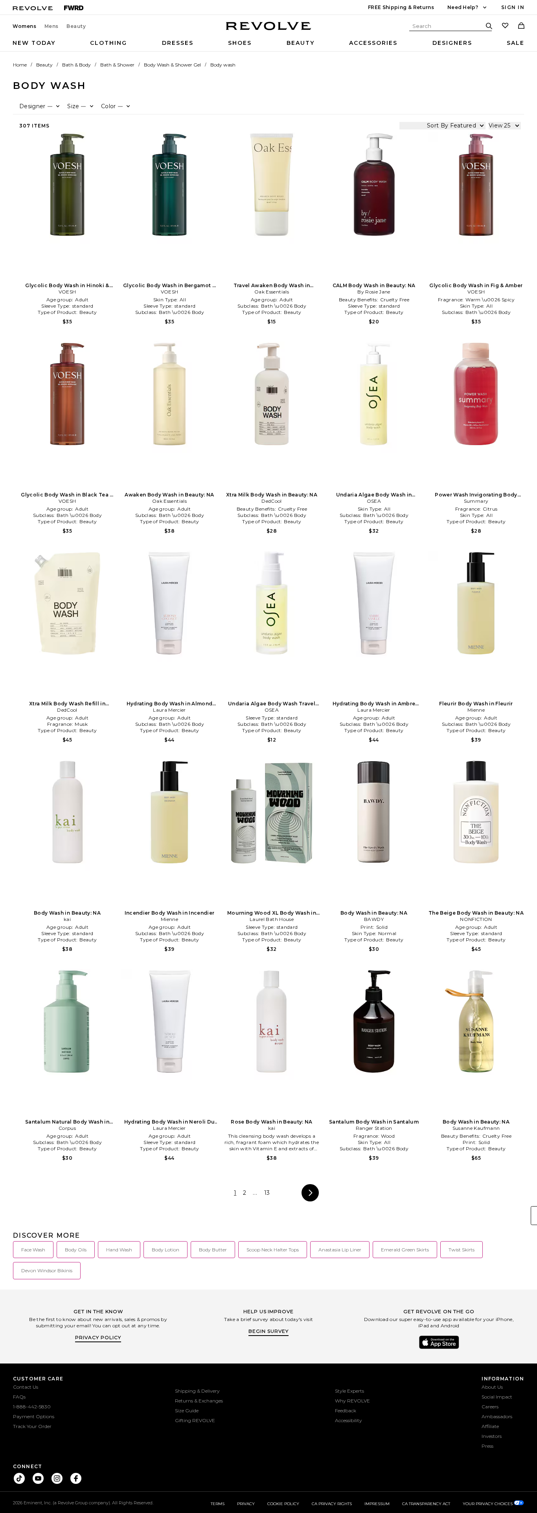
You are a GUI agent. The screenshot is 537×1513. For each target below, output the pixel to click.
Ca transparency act (426, 1503)
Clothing (108, 42)
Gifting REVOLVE (195, 1420)
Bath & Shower (117, 65)
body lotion (165, 1250)
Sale (515, 42)
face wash (33, 1250)
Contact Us (25, 1387)
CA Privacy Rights (332, 1503)
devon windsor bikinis (46, 1270)
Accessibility (348, 1420)
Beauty (76, 26)
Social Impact (497, 1397)
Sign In (512, 7)
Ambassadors (497, 1416)
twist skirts (461, 1250)
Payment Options (33, 1416)
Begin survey (268, 1331)
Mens (51, 26)
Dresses (177, 42)
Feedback (345, 1410)
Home (20, 65)
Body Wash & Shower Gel (172, 65)
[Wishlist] (505, 26)
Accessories (373, 42)
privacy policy (98, 1337)
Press (487, 1446)
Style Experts (349, 1391)
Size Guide (187, 1410)
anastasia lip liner (339, 1250)
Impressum (377, 1503)
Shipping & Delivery (197, 1391)
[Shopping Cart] (521, 26)
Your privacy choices (488, 1503)
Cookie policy (283, 1503)
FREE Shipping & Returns (401, 7)
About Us (492, 1387)
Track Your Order (32, 1426)
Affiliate (490, 1426)
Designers (452, 42)
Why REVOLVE (352, 1401)
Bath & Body (76, 65)
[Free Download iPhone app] (439, 1348)
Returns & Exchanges (199, 1401)
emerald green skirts (405, 1250)
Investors (492, 1436)
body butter (213, 1250)
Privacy (246, 1503)
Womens (25, 26)
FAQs (19, 1397)
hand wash (119, 1250)
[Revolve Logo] (268, 30)
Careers (490, 1407)
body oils (75, 1250)
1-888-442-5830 (32, 1407)
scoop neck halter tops (272, 1250)
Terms (217, 1503)
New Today (34, 42)
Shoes (240, 42)
